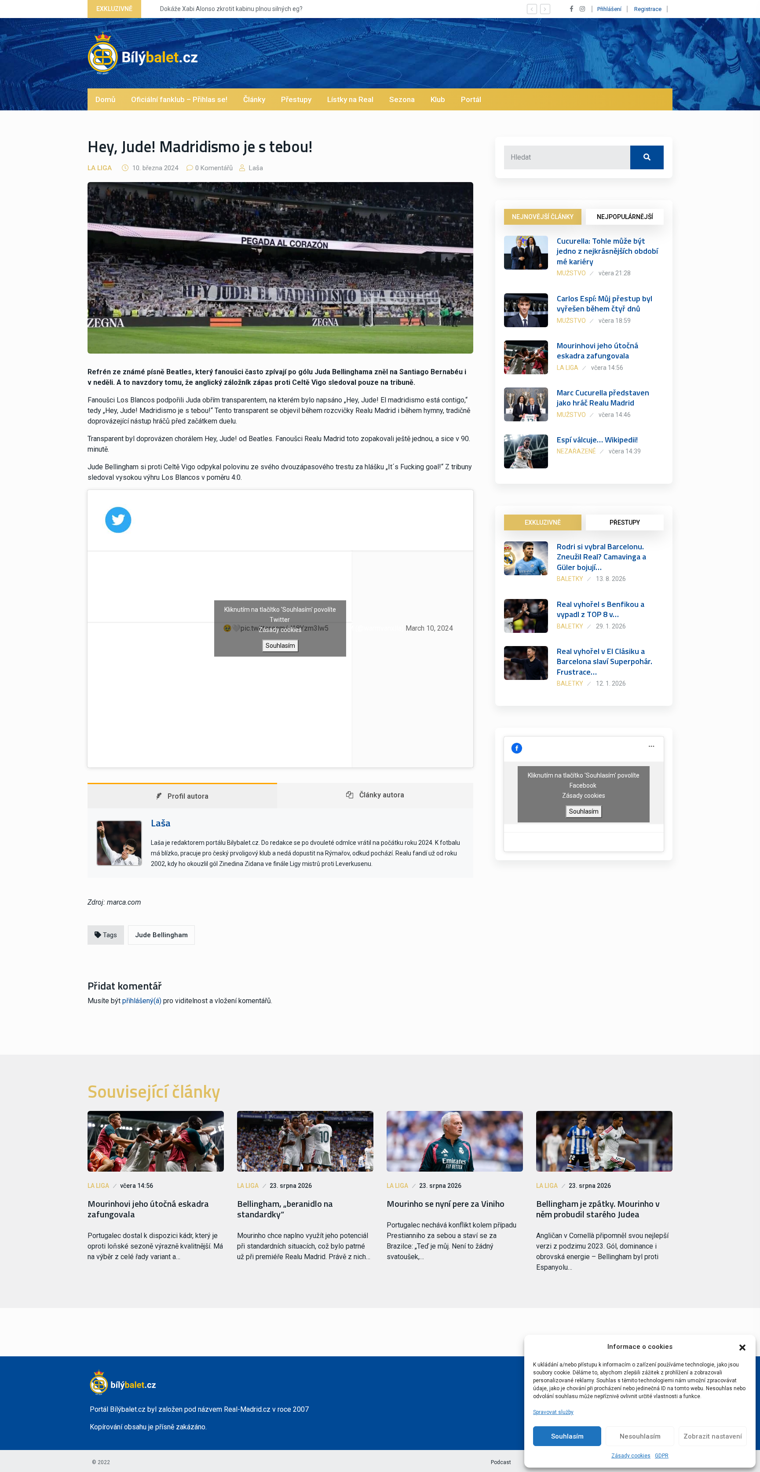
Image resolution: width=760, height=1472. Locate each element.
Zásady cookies (630, 1456)
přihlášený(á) (141, 1001)
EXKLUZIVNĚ (543, 522)
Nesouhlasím (640, 1436)
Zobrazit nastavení (712, 1436)
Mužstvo (571, 273)
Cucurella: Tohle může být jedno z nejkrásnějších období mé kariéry (607, 251)
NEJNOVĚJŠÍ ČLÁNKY (543, 216)
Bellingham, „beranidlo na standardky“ (285, 1209)
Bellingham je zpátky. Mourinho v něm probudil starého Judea (598, 1209)
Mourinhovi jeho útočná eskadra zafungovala (597, 351)
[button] (742, 1346)
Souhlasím (567, 1436)
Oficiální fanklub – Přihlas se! (179, 99)
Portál (471, 99)
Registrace (647, 9)
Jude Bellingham (161, 935)
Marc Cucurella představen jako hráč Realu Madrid (603, 398)
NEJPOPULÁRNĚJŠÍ (625, 216)
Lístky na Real (350, 99)
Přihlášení (609, 9)
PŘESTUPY (625, 522)
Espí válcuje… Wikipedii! (597, 440)
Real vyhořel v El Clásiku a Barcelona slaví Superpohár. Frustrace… (604, 661)
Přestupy (296, 99)
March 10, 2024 (429, 628)
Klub (438, 99)
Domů (105, 99)
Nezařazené (576, 451)
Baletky (570, 578)
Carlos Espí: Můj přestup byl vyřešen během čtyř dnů (604, 303)
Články (254, 99)
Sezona (402, 99)
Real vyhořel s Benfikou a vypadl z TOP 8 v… (600, 609)
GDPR (662, 1456)
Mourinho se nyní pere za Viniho (445, 1203)
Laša (255, 168)
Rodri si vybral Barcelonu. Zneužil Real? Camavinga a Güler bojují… (601, 557)
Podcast (501, 1462)
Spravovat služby (553, 1412)
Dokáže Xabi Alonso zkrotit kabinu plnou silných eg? (222, 8)
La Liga (100, 168)
